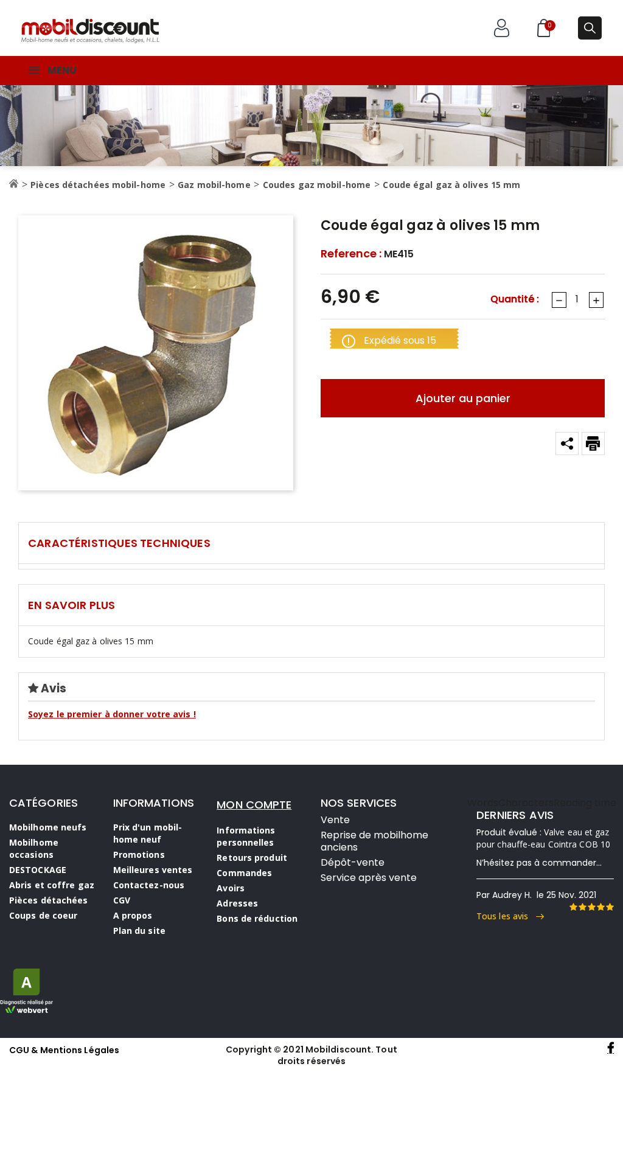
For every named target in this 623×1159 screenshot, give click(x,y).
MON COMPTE (254, 804)
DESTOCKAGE (37, 869)
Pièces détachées (48, 900)
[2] (582, 907)
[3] (591, 907)
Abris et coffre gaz (51, 885)
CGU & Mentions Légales (64, 1050)
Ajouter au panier (463, 398)
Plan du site (139, 930)
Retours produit (252, 857)
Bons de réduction (257, 918)
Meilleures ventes (153, 869)
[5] (609, 907)
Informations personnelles (246, 836)
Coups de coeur (43, 915)
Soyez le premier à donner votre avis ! (112, 714)
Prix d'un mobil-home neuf (148, 833)
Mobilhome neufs (48, 827)
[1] (573, 907)
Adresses (237, 903)
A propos (133, 915)
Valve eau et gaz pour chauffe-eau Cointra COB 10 (543, 838)
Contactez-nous (148, 885)
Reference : (351, 254)
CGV (121, 900)
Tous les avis (506, 916)
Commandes (244, 873)
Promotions (139, 854)
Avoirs (231, 888)
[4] (600, 907)
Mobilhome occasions (33, 848)
